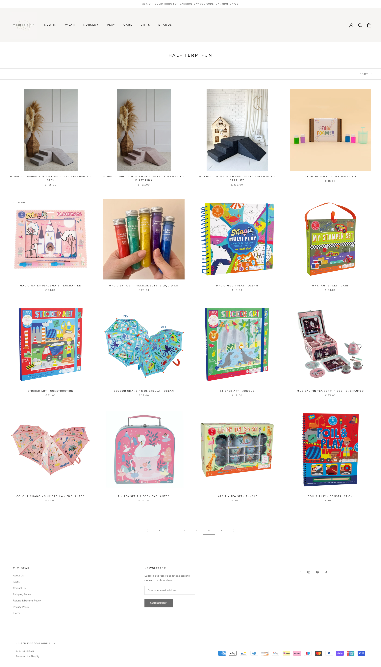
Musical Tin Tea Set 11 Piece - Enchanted (330, 391)
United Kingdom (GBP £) (34, 643)
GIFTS (145, 24)
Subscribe (158, 603)
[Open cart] (369, 25)
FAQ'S (16, 582)
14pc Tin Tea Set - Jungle (237, 496)
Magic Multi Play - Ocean (237, 285)
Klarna (16, 613)
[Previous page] (147, 530)
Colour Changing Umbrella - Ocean (144, 391)
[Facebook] (300, 572)
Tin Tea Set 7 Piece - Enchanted (144, 496)
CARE (127, 24)
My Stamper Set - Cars (330, 285)
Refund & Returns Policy (27, 600)
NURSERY (91, 24)
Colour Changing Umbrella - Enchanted (50, 496)
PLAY (111, 24)
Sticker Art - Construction (50, 391)
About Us (18, 575)
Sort (364, 73)
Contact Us (19, 588)
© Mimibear (25, 651)
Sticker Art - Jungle (237, 391)
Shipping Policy (22, 594)
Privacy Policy (21, 607)
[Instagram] (308, 572)
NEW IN (50, 24)
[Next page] (234, 530)
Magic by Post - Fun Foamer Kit (330, 176)
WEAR (70, 24)
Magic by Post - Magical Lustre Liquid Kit (144, 285)
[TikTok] (326, 572)
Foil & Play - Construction (330, 496)
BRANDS (165, 24)
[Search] (360, 25)
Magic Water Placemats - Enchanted (50, 285)
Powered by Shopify (27, 656)
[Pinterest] (317, 572)
